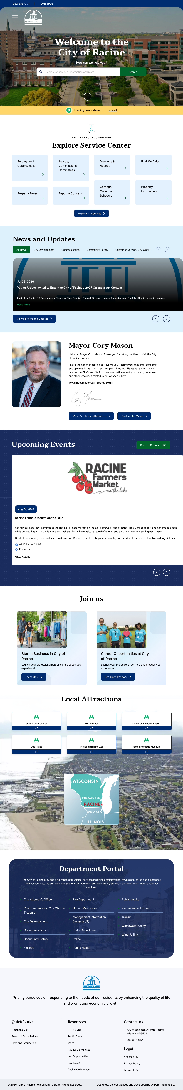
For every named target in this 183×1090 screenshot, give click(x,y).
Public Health (81, 948)
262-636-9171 (21, 3)
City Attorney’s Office (38, 899)
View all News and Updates (32, 318)
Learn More (32, 676)
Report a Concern (70, 193)
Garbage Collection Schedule (106, 191)
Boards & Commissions (25, 1036)
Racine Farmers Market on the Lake (39, 518)
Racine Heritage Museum (146, 746)
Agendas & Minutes (79, 1049)
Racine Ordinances (79, 1069)
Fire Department (83, 899)
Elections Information (24, 1042)
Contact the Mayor (132, 415)
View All (113, 110)
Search (133, 71)
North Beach (91, 723)
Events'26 (47, 3)
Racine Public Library (136, 908)
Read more (23, 304)
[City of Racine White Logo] (33, 17)
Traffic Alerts (75, 1036)
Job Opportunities (78, 1056)
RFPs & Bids (74, 1029)
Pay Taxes (74, 1062)
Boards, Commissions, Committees (68, 166)
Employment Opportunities (26, 163)
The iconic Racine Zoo (91, 746)
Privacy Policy (132, 1063)
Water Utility (130, 935)
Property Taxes (27, 193)
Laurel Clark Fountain (36, 723)
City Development (35, 921)
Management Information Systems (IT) (89, 919)
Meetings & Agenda (107, 163)
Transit (126, 917)
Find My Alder (150, 161)
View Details (22, 557)
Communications (35, 930)
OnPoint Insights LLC (163, 1084)
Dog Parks (36, 746)
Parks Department (85, 930)
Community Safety (36, 939)
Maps (71, 1042)
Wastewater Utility (134, 926)
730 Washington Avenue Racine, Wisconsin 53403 (145, 1031)
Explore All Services (89, 213)
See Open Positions (116, 676)
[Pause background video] (88, 97)
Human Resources (85, 908)
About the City (20, 1029)
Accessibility (131, 1056)
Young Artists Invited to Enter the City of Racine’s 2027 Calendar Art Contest (69, 287)
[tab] (21, 249)
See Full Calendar (150, 445)
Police (77, 939)
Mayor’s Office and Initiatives (89, 415)
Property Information (149, 189)
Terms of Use (131, 1070)
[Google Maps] (91, 798)
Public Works (130, 899)
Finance (29, 948)
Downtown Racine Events (146, 723)
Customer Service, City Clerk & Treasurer (44, 910)
